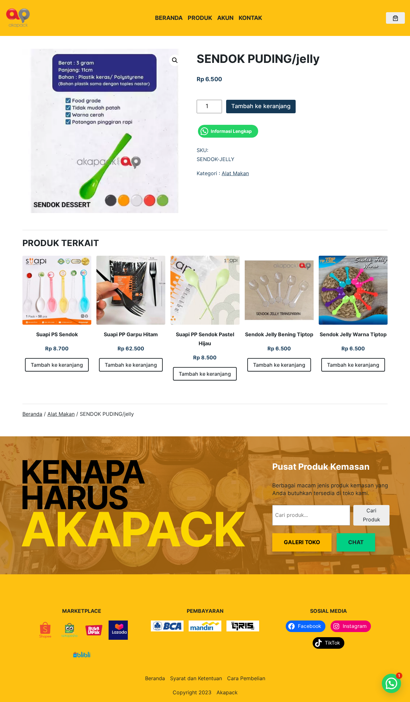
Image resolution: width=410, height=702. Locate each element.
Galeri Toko (302, 542)
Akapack (227, 692)
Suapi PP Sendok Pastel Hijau (205, 339)
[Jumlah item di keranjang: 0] (395, 18)
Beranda (32, 414)
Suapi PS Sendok (57, 334)
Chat (356, 542)
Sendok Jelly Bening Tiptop (279, 334)
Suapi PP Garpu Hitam (131, 334)
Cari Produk (371, 514)
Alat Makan (235, 173)
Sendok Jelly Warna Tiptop (353, 334)
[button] (175, 60)
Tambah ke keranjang (261, 106)
